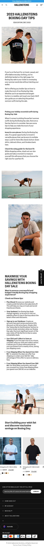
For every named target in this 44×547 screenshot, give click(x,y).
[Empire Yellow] (8, 473)
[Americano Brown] (6, 473)
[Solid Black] (2, 473)
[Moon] (4, 473)
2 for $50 (11, 470)
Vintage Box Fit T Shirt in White (8, 467)
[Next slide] (38, 458)
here (15, 323)
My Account (9, 506)
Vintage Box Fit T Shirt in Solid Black (31, 467)
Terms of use (17, 545)
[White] (0, 473)
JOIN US (36, 491)
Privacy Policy (26, 545)
